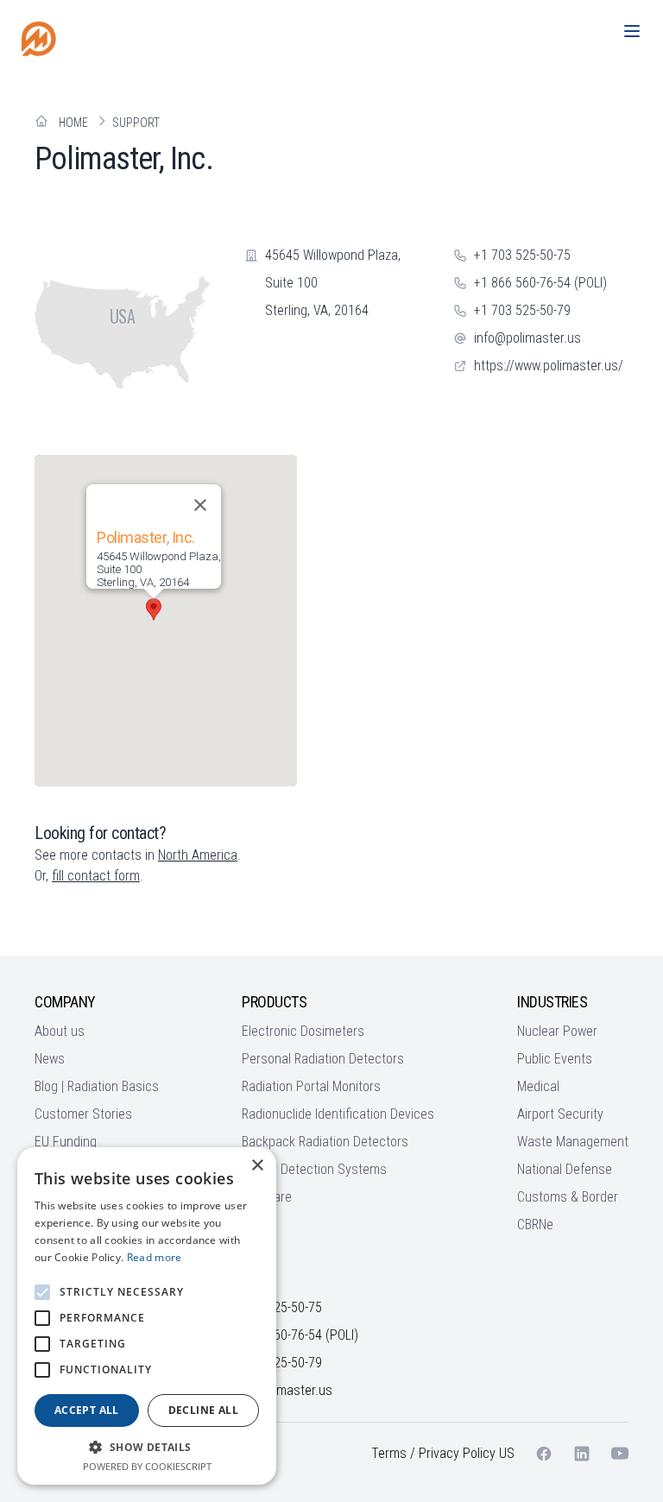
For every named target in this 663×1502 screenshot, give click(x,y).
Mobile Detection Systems (314, 1169)
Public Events (554, 1059)
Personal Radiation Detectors (323, 1059)
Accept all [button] (86, 1410)
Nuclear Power (557, 1031)
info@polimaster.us (527, 338)
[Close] (200, 505)
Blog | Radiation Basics (97, 1086)
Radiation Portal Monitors (311, 1086)
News (50, 1059)
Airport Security (560, 1114)
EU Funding (66, 1141)
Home (73, 122)
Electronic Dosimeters (303, 1031)
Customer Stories (83, 1114)
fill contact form (96, 876)
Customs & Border (567, 1197)
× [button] (256, 1165)
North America (197, 855)
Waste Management (572, 1141)
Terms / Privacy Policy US (443, 1453)
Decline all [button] (203, 1410)
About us (60, 1031)
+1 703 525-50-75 (522, 255)
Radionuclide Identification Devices (338, 1114)
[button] (153, 609)
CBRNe (535, 1224)
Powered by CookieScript (147, 1466)
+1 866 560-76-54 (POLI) (540, 283)
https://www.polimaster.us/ (548, 365)
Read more (154, 1257)
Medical (538, 1086)
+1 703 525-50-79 (522, 310)
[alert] (146, 1316)
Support (136, 122)
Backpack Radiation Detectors (325, 1141)
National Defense (564, 1169)
